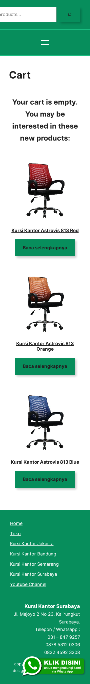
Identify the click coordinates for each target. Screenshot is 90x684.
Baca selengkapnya (45, 247)
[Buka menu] (45, 43)
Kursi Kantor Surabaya (52, 606)
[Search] (69, 14)
